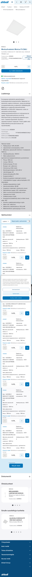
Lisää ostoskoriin (17, 71)
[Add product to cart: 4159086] (27, 313)
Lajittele (5, 221)
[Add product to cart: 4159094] (27, 455)
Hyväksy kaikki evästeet (16, 297)
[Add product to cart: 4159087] (27, 348)
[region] (16, 288)
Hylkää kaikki (16, 293)
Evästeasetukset (16, 289)
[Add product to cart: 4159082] (27, 257)
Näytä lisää (16, 466)
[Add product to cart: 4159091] (27, 421)
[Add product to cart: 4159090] (27, 384)
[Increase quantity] (29, 66)
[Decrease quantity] (3, 66)
